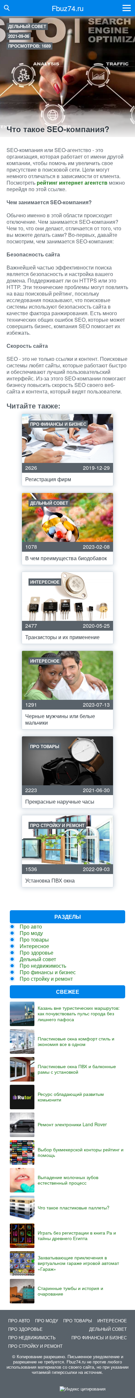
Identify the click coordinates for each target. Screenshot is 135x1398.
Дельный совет (27, 26)
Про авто (31, 926)
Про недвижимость (43, 965)
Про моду (31, 933)
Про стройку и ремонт (46, 978)
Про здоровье (36, 952)
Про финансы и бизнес (48, 972)
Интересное (34, 946)
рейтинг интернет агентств (72, 182)
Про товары (34, 939)
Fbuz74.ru (68, 8)
